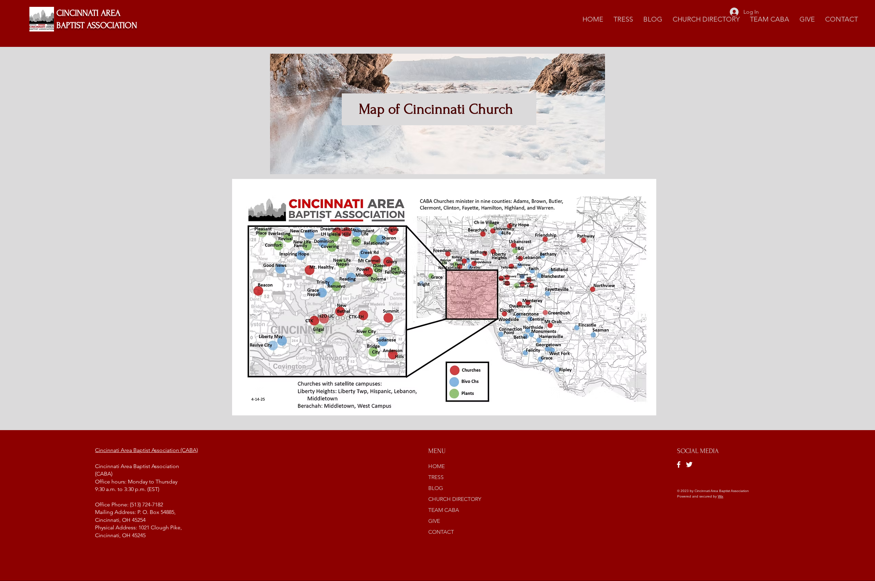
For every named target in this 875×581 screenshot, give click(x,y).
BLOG (435, 488)
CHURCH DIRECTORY (454, 499)
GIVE (434, 521)
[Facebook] (678, 464)
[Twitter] (689, 464)
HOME (436, 466)
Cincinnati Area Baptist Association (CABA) (146, 450)
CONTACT (441, 532)
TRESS (436, 477)
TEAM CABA (443, 510)
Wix (720, 496)
